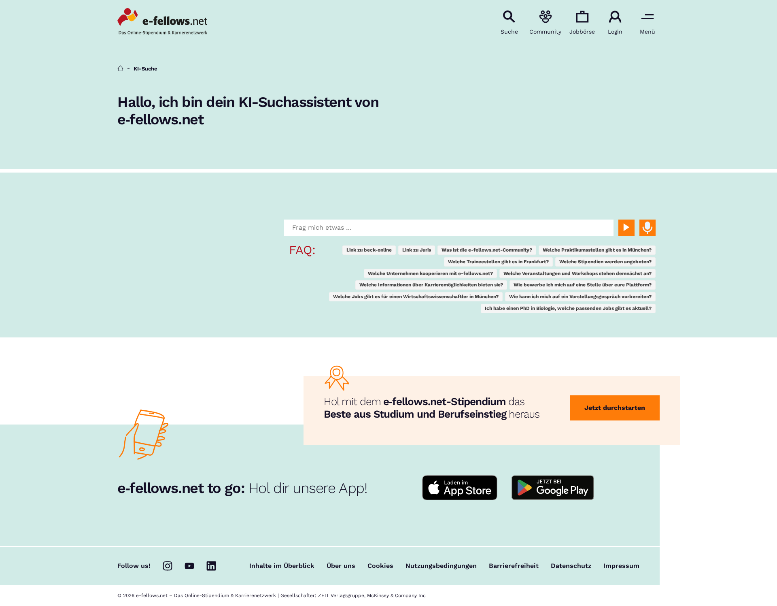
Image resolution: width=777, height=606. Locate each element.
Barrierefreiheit (514, 566)
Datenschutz (571, 566)
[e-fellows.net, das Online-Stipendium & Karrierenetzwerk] (162, 22)
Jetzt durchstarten (614, 408)
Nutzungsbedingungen (441, 566)
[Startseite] (120, 69)
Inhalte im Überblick (281, 566)
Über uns (341, 566)
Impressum (621, 566)
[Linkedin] (211, 566)
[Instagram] (167, 566)
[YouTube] (189, 566)
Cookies (380, 566)
